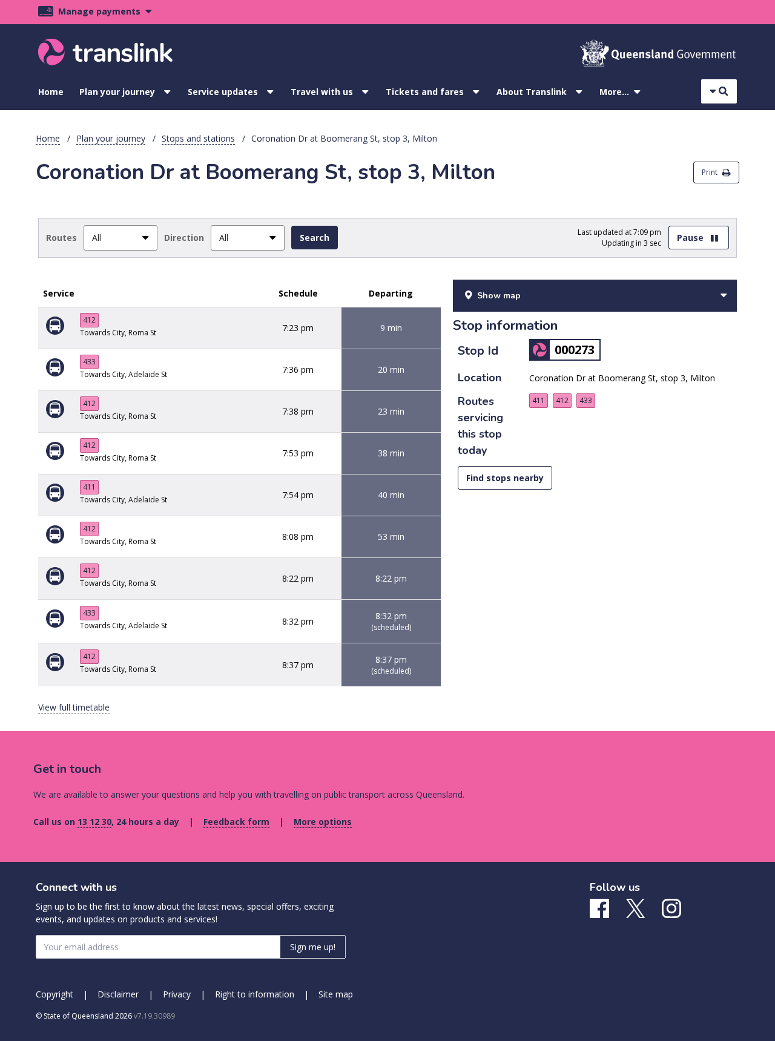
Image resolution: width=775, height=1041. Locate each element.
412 (89, 320)
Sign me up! (312, 947)
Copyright (54, 994)
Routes (61, 237)
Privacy (177, 994)
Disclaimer (118, 994)
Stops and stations (198, 138)
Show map (499, 295)
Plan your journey (117, 91)
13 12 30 (94, 821)
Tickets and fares (425, 91)
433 (89, 361)
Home (51, 91)
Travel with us (322, 91)
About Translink (531, 91)
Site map (335, 994)
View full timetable (74, 707)
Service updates (223, 91)
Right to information (254, 994)
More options (323, 821)
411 (89, 487)
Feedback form (236, 821)
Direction (184, 237)
